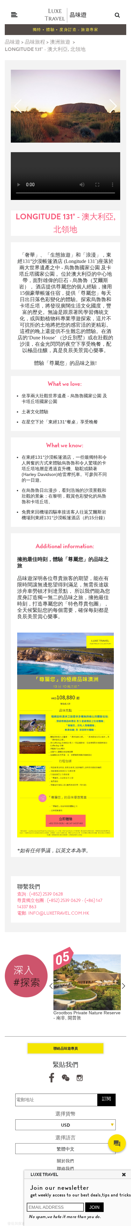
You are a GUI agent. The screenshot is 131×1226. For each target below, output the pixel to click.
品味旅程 (35, 42)
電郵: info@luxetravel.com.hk (53, 913)
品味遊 (12, 42)
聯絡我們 (65, 1169)
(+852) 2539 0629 (64, 900)
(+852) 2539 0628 (46, 894)
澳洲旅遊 (60, 42)
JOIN (94, 1207)
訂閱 (106, 1098)
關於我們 (65, 1161)
